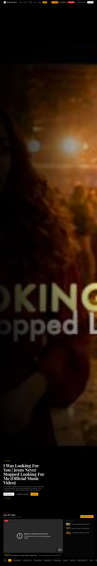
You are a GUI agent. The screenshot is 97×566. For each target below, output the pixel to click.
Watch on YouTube (23, 494)
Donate (55, 2)
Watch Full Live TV (87, 516)
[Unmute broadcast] (57, 550)
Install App (63, 2)
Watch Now (10, 494)
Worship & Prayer (27, 560)
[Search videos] (50, 2)
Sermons (65, 560)
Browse (25, 2)
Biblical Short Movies (82, 560)
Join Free (90, 2)
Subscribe (72, 2)
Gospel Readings (17, 560)
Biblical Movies (48, 560)
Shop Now (45, 2)
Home (20, 2)
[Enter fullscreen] (60, 550)
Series (91, 560)
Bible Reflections (38, 560)
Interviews (72, 560)
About (35, 2)
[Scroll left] (9, 560)
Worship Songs (57, 560)
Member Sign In (82, 2)
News (39, 2)
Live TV (31, 2)
